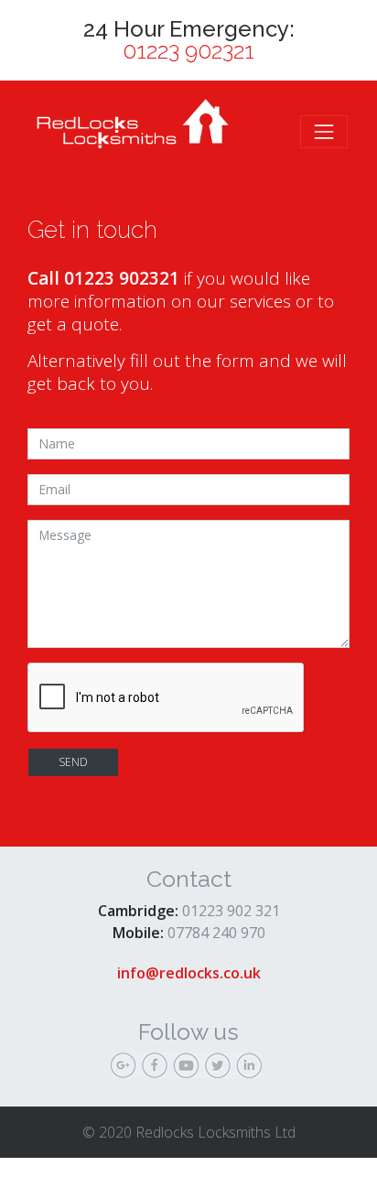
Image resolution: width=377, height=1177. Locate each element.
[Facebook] (157, 1068)
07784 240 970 (216, 933)
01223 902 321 (231, 911)
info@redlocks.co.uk (189, 973)
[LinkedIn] (250, 1068)
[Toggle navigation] (324, 131)
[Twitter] (219, 1068)
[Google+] (126, 1068)
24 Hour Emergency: (189, 40)
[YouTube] (188, 1068)
